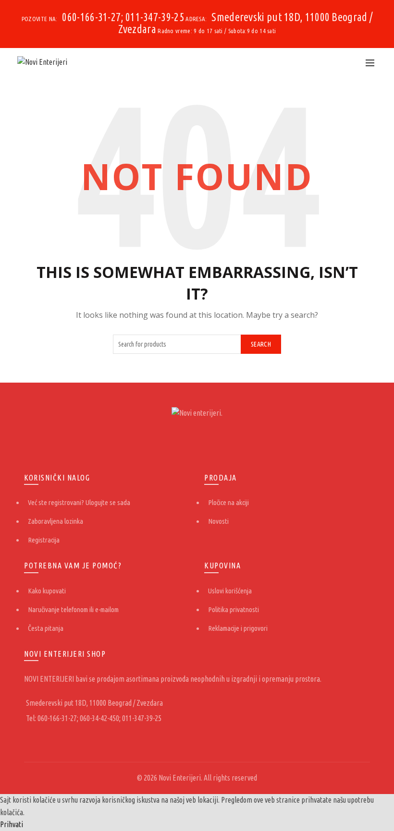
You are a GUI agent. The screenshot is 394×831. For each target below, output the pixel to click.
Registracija (44, 540)
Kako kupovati (47, 591)
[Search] (349, 62)
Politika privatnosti (233, 609)
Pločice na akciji (228, 502)
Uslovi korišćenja (230, 591)
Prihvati (11, 824)
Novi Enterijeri (180, 777)
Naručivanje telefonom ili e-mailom (73, 609)
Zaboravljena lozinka (55, 521)
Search (261, 344)
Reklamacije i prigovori (238, 628)
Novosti (218, 521)
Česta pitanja (45, 628)
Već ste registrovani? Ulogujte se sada (79, 502)
